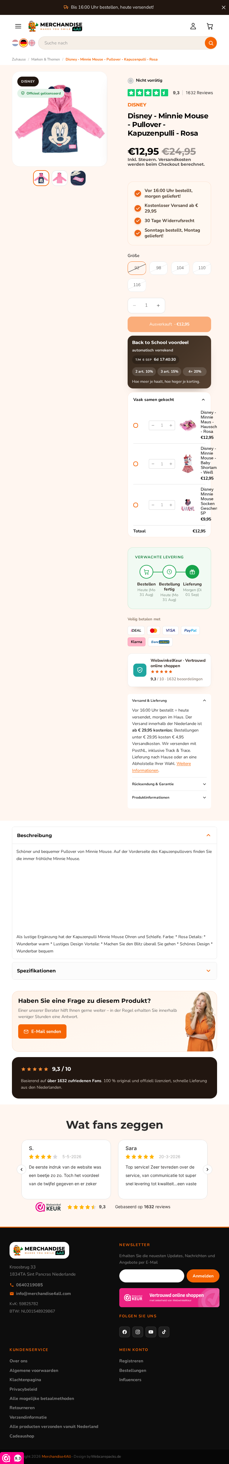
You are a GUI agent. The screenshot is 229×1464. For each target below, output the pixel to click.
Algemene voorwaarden (34, 1370)
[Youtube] (151, 1332)
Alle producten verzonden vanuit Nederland (54, 1426)
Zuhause (19, 59)
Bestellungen (132, 1370)
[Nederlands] (15, 43)
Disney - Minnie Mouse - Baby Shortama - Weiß (210, 460)
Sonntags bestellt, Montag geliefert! (172, 233)
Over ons (18, 1361)
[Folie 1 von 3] (41, 178)
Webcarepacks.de (106, 1456)
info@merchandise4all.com (43, 1293)
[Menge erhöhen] (171, 425)
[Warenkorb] (210, 26)
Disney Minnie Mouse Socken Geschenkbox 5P (214, 501)
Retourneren (22, 1408)
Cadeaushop (22, 1436)
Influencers (130, 1380)
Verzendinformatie (28, 1417)
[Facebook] (124, 1332)
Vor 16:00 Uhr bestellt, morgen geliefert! (169, 193)
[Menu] (18, 26)
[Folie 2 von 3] (60, 178)
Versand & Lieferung (149, 700)
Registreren (131, 1361)
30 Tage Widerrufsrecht (169, 221)
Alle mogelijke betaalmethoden (42, 1398)
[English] (32, 43)
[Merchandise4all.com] (105, 26)
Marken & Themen (45, 59)
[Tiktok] (164, 1332)
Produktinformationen (150, 797)
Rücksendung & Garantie (153, 784)
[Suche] (211, 43)
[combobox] (127, 42)
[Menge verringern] (153, 425)
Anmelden (203, 1276)
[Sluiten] (223, 7)
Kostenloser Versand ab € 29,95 (171, 208)
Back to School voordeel (160, 342)
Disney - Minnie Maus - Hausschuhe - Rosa (212, 422)
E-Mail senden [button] (46, 1031)
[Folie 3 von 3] (78, 178)
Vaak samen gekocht (153, 399)
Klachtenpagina (25, 1380)
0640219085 (29, 1285)
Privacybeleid (23, 1389)
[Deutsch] (23, 43)
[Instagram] (137, 1332)
